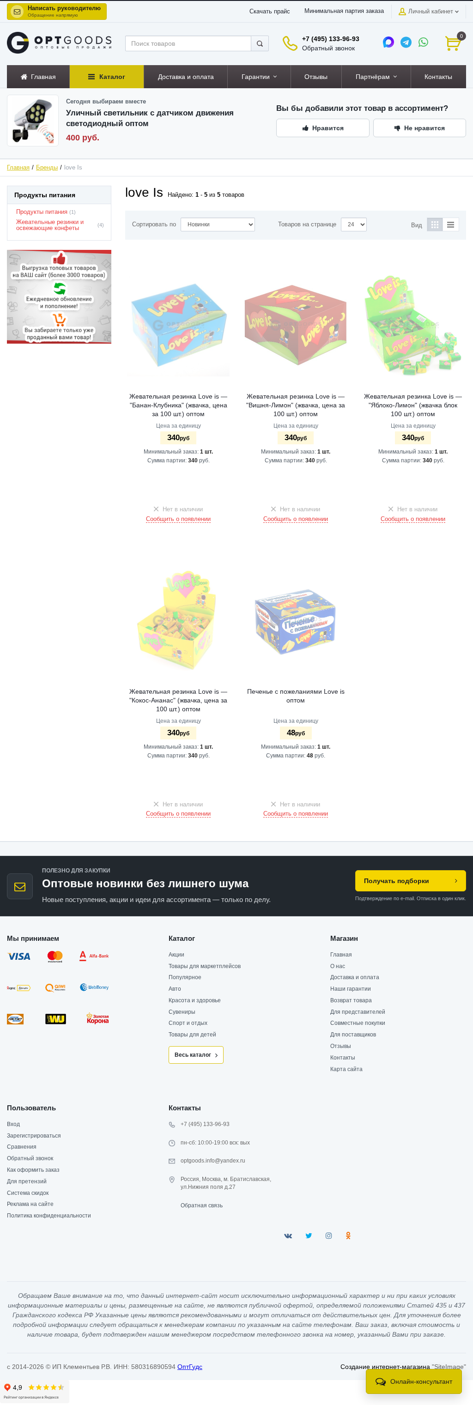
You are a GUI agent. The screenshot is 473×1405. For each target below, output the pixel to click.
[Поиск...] (260, 43)
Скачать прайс (269, 11)
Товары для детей (192, 1034)
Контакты (342, 1057)
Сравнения (21, 1147)
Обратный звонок (328, 48)
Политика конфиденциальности (49, 1215)
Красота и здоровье (195, 1000)
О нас (337, 966)
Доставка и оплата (354, 977)
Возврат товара (351, 1000)
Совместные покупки (357, 1023)
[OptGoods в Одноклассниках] (348, 1236)
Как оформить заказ (33, 1170)
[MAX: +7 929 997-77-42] (388, 42)
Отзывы (340, 1046)
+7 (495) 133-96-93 (330, 38)
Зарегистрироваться (34, 1135)
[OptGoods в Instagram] (329, 1236)
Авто (175, 989)
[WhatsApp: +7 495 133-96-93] (423, 42)
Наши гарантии (350, 989)
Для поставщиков (353, 1034)
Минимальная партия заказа (344, 11)
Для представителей (357, 1012)
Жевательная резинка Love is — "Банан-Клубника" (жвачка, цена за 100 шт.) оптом (178, 405)
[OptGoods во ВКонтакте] (288, 1236)
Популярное (185, 977)
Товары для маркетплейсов (205, 966)
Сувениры (182, 1012)
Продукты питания (41, 212)
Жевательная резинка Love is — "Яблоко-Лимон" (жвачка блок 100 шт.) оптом (413, 405)
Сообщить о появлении (178, 519)
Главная (18, 167)
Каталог (182, 938)
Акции (176, 954)
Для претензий (27, 1181)
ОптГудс (189, 1366)
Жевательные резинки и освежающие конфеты (50, 225)
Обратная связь (202, 1205)
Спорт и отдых (188, 1023)
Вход (13, 1124)
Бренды (47, 167)
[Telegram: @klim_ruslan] (406, 42)
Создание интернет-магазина (385, 1366)
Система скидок (28, 1193)
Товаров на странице (307, 224)
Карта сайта (346, 1069)
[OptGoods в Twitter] (308, 1236)
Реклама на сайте (30, 1204)
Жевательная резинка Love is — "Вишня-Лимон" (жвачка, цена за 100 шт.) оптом (295, 405)
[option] (59, 297)
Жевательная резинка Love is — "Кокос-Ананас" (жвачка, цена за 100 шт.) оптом (178, 700)
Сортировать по (154, 224)
